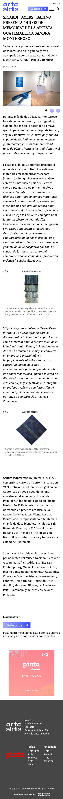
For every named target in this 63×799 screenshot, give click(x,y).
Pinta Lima (33, 751)
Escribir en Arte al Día (36, 730)
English (55, 3)
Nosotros (29, 720)
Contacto (29, 726)
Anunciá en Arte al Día (36, 733)
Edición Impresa (33, 723)
